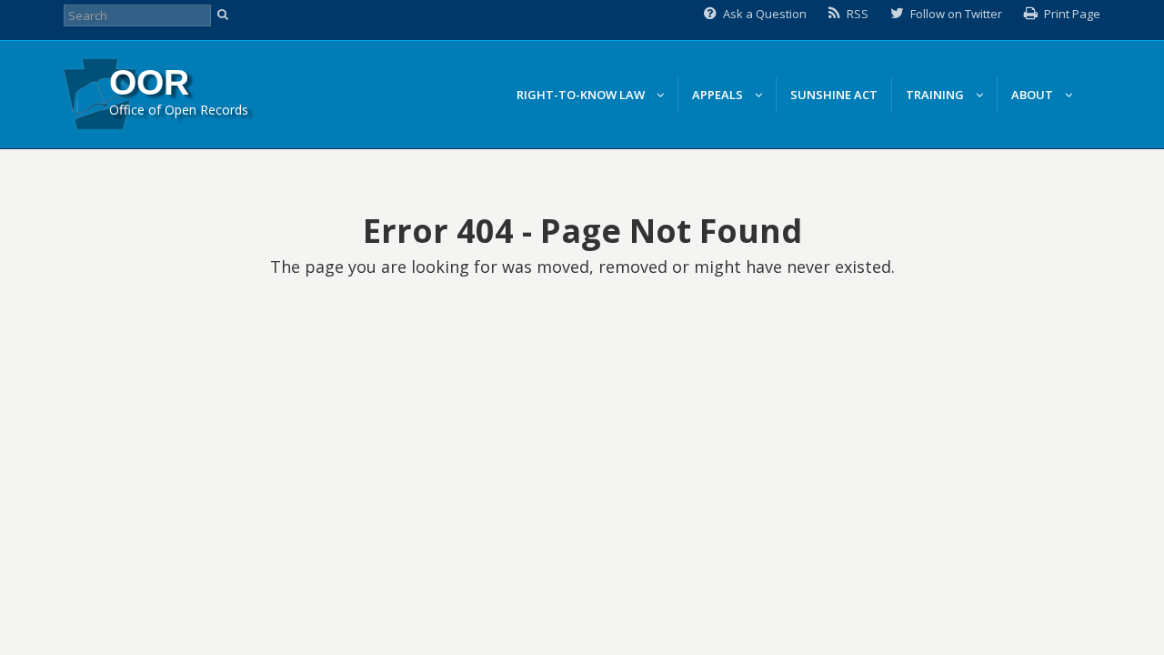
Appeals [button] (719, 94)
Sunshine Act (834, 94)
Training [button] (936, 94)
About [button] (1033, 94)
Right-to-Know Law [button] (582, 94)
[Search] (225, 15)
